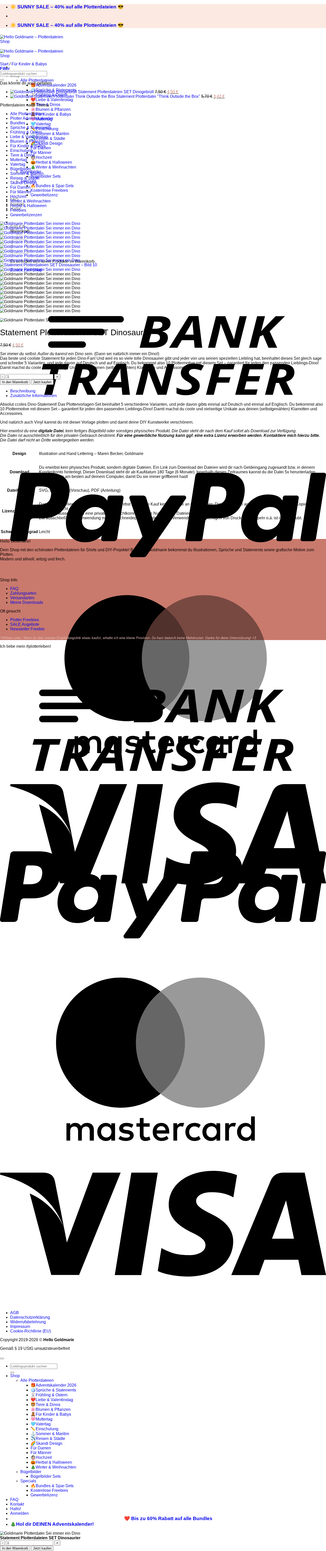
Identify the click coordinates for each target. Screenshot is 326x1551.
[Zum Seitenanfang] (2, 1358)
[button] (5, 68)
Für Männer (41, 152)
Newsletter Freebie (27, 629)
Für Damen (20, 187)
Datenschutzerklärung (30, 1317)
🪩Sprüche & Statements (53, 1390)
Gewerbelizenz (44, 195)
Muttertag (18, 160)
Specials (28, 1481)
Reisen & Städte (25, 178)
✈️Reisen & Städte (48, 138)
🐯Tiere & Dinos (45, 1404)
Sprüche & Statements (30, 127)
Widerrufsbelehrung (28, 1322)
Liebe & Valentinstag (29, 137)
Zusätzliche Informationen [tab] (33, 395)
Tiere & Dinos (22, 155)
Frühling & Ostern (26, 132)
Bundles (17, 123)
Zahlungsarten (23, 593)
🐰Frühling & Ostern (49, 1395)
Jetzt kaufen (42, 382)
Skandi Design (23, 183)
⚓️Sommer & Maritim (50, 133)
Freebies (18, 210)
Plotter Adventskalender (31, 118)
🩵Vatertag (41, 124)
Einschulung (21, 150)
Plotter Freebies (24, 620)
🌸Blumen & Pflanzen (51, 109)
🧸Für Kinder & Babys (51, 114)
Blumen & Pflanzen (27, 141)
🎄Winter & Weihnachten (53, 167)
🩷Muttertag (41, 1419)
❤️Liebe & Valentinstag (52, 100)
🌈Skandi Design (46, 143)
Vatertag (17, 164)
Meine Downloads (26, 602)
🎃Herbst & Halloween (51, 162)
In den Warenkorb (15, 382)
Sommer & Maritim (27, 173)
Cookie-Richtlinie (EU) (30, 1331)
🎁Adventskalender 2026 (53, 85)
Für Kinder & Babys (29, 64)
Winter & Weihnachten (30, 201)
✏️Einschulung (44, 1429)
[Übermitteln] (2, 80)
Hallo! (15, 1509)
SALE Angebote (24, 624)
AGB (14, 1312)
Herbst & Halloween (28, 205)
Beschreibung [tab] (22, 391)
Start (4, 64)
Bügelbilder (20, 169)
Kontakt (17, 1504)
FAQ (14, 588)
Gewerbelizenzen (26, 215)
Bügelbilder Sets (46, 176)
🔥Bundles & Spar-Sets (52, 186)
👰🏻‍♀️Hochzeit (41, 157)
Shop (15, 1376)
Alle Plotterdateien (37, 80)
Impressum (20, 1326)
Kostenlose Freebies (49, 190)
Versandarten (22, 598)
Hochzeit (18, 196)
